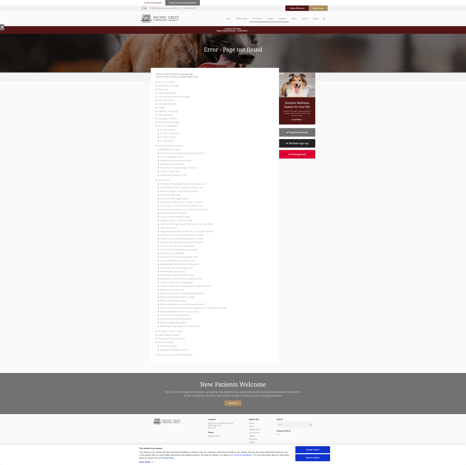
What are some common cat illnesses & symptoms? (182, 293)
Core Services (257, 18)
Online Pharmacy (297, 8)
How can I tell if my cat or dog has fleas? (177, 246)
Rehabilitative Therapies (170, 149)
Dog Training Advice (168, 227)
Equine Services (299, 132)
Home (251, 423)
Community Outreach (167, 104)
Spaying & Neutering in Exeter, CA (174, 349)
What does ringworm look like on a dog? (177, 297)
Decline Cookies (313, 458)
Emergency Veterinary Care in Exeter (175, 160)
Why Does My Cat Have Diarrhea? (174, 315)
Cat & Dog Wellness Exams (171, 156)
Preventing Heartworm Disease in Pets (177, 275)
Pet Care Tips (163, 180)
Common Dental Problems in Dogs (175, 216)
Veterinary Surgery (166, 342)
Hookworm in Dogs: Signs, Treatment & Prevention (182, 242)
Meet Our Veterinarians (168, 125)
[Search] (311, 425)
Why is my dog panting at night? (173, 322)
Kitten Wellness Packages (169, 122)
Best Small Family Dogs (170, 195)
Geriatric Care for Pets (170, 171)
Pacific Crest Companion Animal (182, 3)
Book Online (318, 8)
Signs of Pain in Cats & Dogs (172, 289)
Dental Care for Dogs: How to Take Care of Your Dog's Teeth (186, 224)
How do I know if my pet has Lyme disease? (179, 249)
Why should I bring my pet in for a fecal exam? (179, 326)
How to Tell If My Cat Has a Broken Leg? (177, 260)
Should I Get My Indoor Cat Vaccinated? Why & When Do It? (186, 286)
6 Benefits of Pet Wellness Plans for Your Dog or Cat (183, 184)
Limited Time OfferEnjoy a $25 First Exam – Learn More (232, 30)
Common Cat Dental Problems (173, 213)
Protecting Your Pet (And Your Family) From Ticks (181, 278)
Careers (304, 18)
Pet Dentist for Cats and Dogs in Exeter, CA (178, 167)
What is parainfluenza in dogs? (173, 300)
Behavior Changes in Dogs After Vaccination (179, 191)
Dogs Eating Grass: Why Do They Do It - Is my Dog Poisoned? (186, 231)
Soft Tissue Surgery (168, 346)
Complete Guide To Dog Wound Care (176, 220)
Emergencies (298, 154)
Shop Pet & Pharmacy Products (171, 338)
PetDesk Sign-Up (298, 143)
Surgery (270, 18)
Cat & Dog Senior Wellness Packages (174, 96)
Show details (144, 462)
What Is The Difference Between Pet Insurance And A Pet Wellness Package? (193, 308)
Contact (315, 18)
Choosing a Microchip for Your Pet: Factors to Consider (184, 209)
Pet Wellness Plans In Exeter (170, 331)
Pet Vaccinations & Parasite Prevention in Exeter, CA (182, 153)
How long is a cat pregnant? (172, 253)
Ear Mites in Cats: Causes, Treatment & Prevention (182, 235)
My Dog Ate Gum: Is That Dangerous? (176, 267)
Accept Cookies (312, 450)
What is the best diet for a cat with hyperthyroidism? (182, 304)
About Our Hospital (166, 82)
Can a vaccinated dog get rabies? (174, 198)
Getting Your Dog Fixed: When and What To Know (181, 238)
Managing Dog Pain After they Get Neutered (179, 264)
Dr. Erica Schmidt (167, 129)
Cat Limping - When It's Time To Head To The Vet (181, 202)
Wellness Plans (241, 18)
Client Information (165, 100)
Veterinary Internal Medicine (172, 164)
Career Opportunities (167, 93)
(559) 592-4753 (191, 8)
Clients (294, 18)
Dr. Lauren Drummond (170, 133)
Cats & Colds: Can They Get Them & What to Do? (181, 205)
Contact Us (233, 403)
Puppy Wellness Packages (169, 335)
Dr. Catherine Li (167, 140)
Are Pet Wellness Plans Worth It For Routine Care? (182, 187)
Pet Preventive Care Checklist (172, 271)
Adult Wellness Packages (168, 85)
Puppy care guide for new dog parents (176, 282)
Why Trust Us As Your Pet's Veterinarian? (175, 354)
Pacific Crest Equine (153, 3)
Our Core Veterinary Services (170, 145)
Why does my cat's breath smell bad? (176, 319)
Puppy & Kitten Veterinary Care (173, 175)
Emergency (282, 18)
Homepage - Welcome (167, 118)
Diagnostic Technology (167, 111)
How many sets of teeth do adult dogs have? (179, 257)
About (228, 18)
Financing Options (165, 115)
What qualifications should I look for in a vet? (179, 311)
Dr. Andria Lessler (168, 137)
